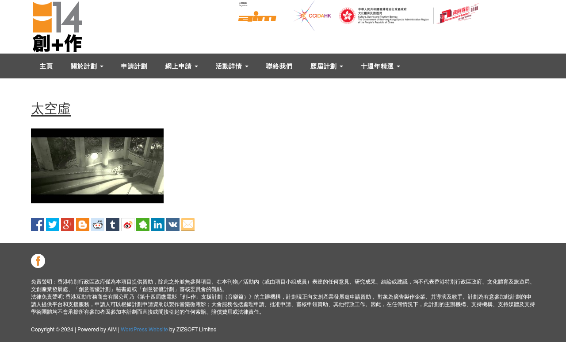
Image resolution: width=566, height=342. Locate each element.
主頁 (46, 66)
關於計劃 (85, 66)
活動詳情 (230, 66)
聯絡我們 (279, 66)
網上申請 (179, 66)
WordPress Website (144, 329)
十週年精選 (378, 66)
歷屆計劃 (324, 66)
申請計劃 (134, 66)
